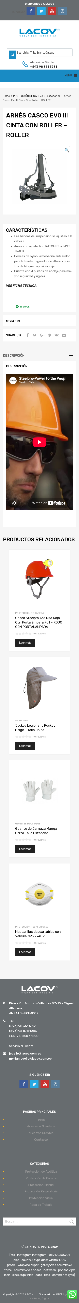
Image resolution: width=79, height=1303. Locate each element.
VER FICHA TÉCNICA (21, 285)
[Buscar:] (39, 1221)
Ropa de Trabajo (41, 1205)
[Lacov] (39, 37)
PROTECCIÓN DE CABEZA (28, 95)
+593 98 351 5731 (40, 67)
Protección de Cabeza (41, 1178)
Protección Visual (41, 1198)
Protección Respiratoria (41, 1191)
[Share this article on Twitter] (34, 335)
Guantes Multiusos (28, 823)
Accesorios (54, 95)
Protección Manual (41, 1185)
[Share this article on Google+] (41, 335)
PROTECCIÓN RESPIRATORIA (31, 926)
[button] (68, 76)
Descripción (14, 355)
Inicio (41, 1120)
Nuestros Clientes (41, 1133)
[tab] (39, 356)
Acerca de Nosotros (41, 1126)
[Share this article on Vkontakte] (56, 335)
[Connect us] (31, 11)
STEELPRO (21, 720)
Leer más (25, 642)
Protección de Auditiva (41, 1171)
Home (6, 95)
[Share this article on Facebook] (27, 335)
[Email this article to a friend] (63, 335)
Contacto (41, 1139)
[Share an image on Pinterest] (48, 335)
